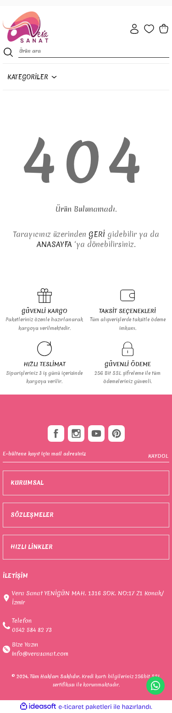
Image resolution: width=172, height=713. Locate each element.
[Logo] (25, 27)
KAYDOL (158, 456)
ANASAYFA (54, 244)
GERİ (97, 234)
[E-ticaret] (85, 706)
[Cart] (163, 28)
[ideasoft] (38, 706)
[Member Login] (134, 28)
